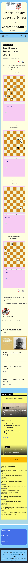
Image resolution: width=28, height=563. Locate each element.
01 (3, 407)
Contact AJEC (4, 535)
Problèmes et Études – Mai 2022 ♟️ (12, 354)
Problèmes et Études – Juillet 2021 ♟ (13, 367)
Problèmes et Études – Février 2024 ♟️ (13, 380)
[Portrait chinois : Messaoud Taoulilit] (14, 441)
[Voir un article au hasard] (25, 35)
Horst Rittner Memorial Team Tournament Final (13, 486)
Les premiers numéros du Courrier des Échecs (13, 411)
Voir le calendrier (5, 437)
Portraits (5, 447)
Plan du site (4, 541)
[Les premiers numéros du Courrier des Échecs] (14, 403)
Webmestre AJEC (15, 58)
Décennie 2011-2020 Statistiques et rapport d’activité (13, 299)
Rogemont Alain (16, 415)
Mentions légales (5, 530)
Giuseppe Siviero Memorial (8, 466)
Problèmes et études (7, 44)
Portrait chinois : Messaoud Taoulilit (13, 450)
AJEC (7, 407)
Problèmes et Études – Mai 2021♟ (15, 303)
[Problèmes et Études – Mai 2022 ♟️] (14, 337)
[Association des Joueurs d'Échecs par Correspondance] (3, 35)
